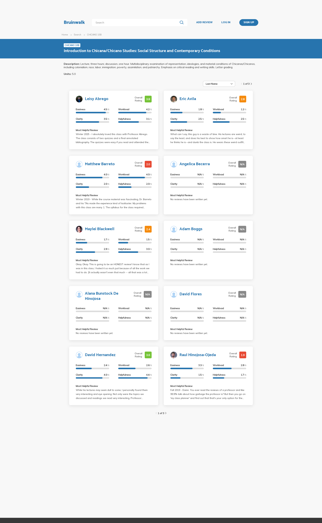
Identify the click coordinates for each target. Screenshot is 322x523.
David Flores (190, 294)
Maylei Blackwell (99, 229)
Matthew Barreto (100, 164)
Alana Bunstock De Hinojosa (101, 296)
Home (65, 34)
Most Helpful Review (87, 130)
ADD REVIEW (204, 22)
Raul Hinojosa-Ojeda (197, 355)
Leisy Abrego (96, 99)
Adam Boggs (190, 229)
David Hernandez (100, 355)
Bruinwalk (74, 22)
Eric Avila (187, 99)
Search (77, 34)
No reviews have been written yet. (189, 199)
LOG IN (225, 22)
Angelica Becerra (194, 164)
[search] (136, 22)
